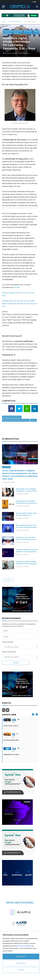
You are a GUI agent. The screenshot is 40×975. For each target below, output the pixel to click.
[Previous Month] (33, 714)
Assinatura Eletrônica (8, 32)
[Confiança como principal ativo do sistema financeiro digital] (8, 540)
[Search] (37, 6)
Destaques (28, 31)
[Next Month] (36, 714)
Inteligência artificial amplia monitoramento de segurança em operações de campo (26, 564)
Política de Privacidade (23, 946)
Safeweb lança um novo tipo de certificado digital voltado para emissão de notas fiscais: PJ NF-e (20, 303)
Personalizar (21, 963)
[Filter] (7, 710)
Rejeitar (21, 970)
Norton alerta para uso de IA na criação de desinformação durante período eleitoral (26, 527)
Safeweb (16, 287)
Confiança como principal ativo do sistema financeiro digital (26, 539)
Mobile (36, 31)
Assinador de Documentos (11, 417)
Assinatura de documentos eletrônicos (16, 420)
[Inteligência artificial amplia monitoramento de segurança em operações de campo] (8, 564)
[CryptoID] (20, 6)
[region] (20, 953)
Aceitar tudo (20, 956)
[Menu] (3, 6)
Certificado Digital (18, 32)
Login (34, 1)
